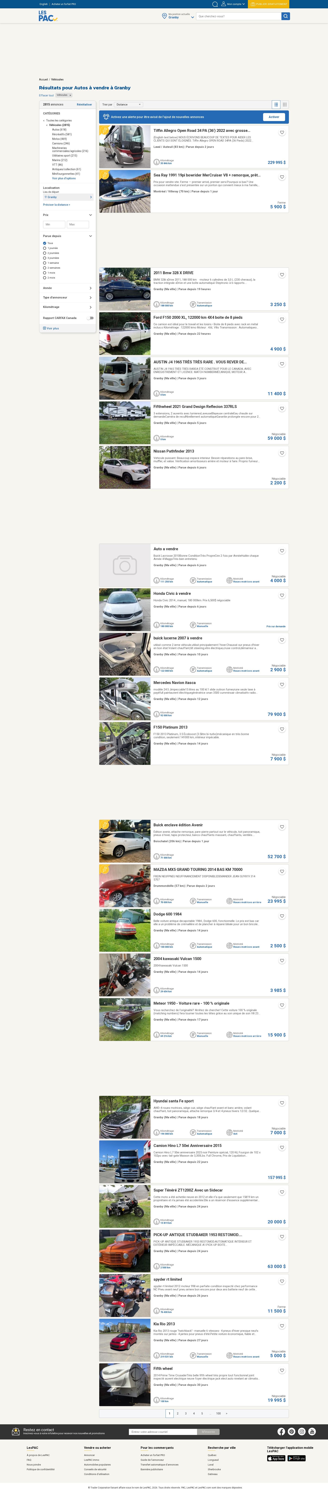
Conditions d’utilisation (96, 1474)
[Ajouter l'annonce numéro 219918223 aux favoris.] (282, 962)
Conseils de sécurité (95, 1469)
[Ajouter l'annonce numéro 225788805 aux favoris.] (282, 178)
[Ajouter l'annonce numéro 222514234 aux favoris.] (282, 1327)
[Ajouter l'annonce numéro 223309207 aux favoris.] (282, 410)
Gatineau (213, 1474)
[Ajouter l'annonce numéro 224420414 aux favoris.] (282, 276)
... (210, 1413)
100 (218, 1413)
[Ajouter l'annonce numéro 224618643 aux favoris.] (282, 1282)
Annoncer (89, 1455)
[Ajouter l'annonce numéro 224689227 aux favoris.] (282, 1193)
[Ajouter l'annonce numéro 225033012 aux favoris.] (282, 1006)
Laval (211, 1464)
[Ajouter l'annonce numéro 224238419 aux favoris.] (282, 552)
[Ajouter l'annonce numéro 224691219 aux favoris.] (282, 1238)
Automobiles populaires (97, 1464)
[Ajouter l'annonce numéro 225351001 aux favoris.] (282, 133)
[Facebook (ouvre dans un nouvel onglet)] (281, 1434)
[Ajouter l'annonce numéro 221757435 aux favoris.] (282, 1149)
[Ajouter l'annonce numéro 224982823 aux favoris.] (282, 1104)
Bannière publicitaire (152, 1469)
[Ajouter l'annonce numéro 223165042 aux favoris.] (282, 454)
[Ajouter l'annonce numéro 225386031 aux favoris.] (282, 686)
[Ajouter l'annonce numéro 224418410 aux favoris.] (282, 320)
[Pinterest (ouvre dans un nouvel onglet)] (291, 1434)
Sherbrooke (214, 1469)
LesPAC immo (91, 1459)
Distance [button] (122, 104)
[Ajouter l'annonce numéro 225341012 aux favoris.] (282, 917)
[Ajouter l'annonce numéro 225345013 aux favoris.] (282, 730)
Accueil (43, 79)
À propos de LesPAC (38, 1455)
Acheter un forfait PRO (153, 1455)
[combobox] (238, 16)
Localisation (51, 188)
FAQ (29, 1459)
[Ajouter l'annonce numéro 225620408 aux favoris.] (282, 596)
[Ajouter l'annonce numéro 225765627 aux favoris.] (282, 828)
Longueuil (213, 1459)
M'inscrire (208, 1432)
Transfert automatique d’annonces (159, 1464)
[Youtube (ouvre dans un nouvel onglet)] (313, 1434)
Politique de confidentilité (40, 1469)
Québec (212, 1455)
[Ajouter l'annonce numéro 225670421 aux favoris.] (282, 365)
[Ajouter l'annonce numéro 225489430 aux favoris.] (282, 641)
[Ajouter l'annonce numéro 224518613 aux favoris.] (282, 1371)
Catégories (51, 113)
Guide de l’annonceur (152, 1459)
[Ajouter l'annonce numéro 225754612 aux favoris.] (282, 872)
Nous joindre (34, 1464)
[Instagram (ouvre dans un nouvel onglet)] (302, 1434)
